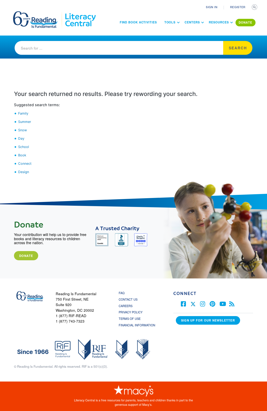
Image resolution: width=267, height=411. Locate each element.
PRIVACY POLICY (130, 312)
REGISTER (238, 7)
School (23, 147)
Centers (192, 22)
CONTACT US (129, 299)
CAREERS (125, 306)
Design (23, 172)
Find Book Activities (138, 22)
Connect (24, 163)
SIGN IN (212, 7)
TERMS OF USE (132, 319)
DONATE (245, 22)
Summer (24, 122)
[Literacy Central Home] (80, 13)
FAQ (122, 293)
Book (22, 155)
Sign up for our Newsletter (208, 320)
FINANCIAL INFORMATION (137, 325)
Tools (170, 22)
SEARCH (255, 7)
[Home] (38, 13)
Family (23, 113)
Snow (22, 130)
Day (21, 138)
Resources (219, 22)
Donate (26, 256)
